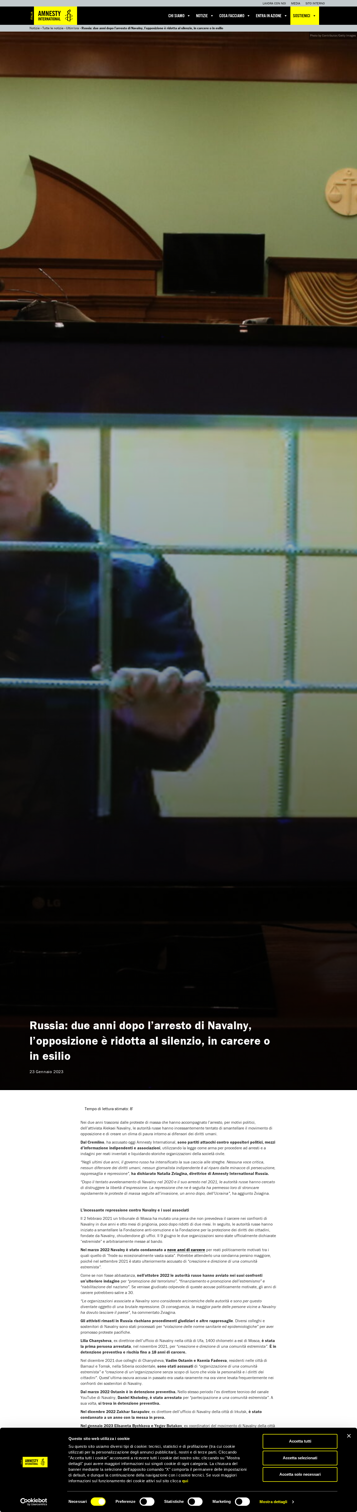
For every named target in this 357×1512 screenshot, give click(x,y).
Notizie (202, 16)
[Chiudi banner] (349, 1436)
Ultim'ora (72, 28)
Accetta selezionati (300, 1458)
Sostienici (301, 16)
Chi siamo (176, 16)
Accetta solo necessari (300, 1474)
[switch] (147, 1501)
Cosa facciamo (231, 16)
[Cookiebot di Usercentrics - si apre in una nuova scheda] (34, 1502)
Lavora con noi (274, 3)
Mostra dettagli (273, 1501)
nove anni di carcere (186, 1249)
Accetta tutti (300, 1441)
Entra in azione (268, 16)
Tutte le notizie (53, 28)
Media (295, 3)
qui (185, 1481)
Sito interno (315, 3)
